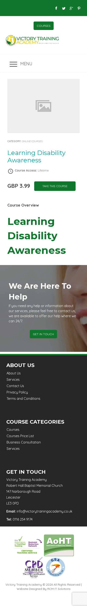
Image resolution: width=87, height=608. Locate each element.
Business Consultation (24, 442)
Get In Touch (43, 334)
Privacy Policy (17, 392)
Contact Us (15, 386)
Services (13, 379)
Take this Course (54, 186)
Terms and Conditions (23, 398)
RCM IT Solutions (59, 589)
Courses (43, 26)
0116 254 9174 (23, 519)
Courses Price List (20, 436)
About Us (14, 373)
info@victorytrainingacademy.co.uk (44, 511)
